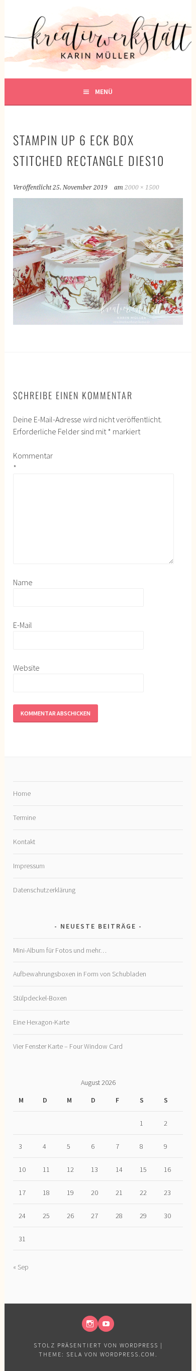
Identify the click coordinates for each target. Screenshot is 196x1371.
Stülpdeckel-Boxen (40, 997)
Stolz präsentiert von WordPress (96, 1345)
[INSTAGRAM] (90, 1324)
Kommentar (29, 461)
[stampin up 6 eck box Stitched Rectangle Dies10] (97, 322)
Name (23, 582)
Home (22, 793)
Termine (24, 817)
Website (26, 668)
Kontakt (24, 841)
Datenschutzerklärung (44, 889)
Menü (104, 91)
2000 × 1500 (142, 187)
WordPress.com (127, 1354)
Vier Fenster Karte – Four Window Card (68, 1046)
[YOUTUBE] (106, 1324)
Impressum (29, 865)
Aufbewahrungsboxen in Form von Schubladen (79, 973)
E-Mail (22, 625)
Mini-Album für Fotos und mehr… (60, 950)
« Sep (21, 1266)
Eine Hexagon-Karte (41, 1022)
